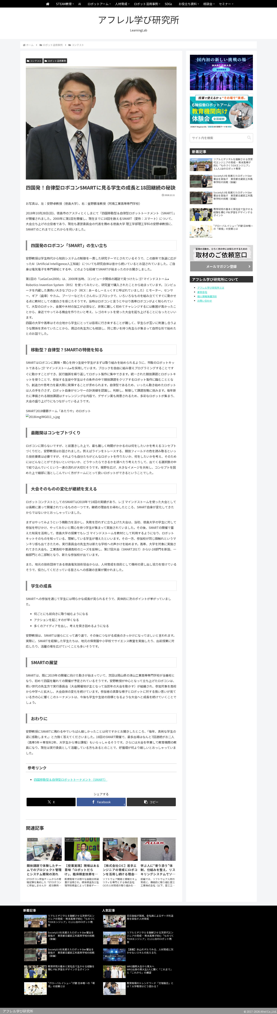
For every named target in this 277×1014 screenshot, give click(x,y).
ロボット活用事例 (57, 60)
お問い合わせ (204, 300)
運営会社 (202, 292)
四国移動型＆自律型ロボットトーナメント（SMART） (70, 779)
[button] (151, 802)
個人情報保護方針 (207, 296)
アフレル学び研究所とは (210, 287)
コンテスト (35, 60)
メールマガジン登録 (221, 266)
